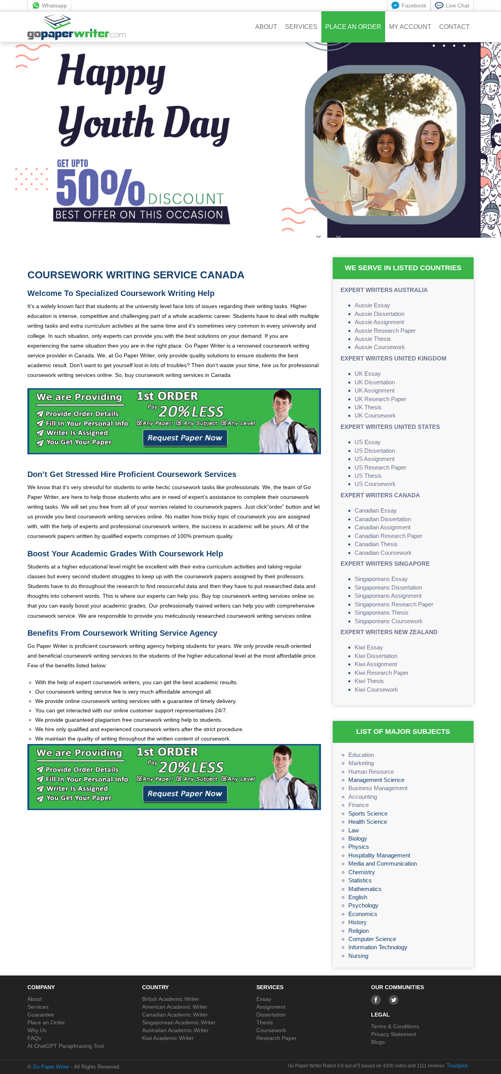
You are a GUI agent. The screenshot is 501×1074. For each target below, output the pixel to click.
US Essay (368, 442)
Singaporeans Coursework (389, 621)
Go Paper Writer (51, 1067)
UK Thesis (368, 407)
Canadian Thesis (376, 544)
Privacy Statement (393, 1034)
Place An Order (353, 26)
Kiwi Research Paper (382, 672)
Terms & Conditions (395, 1026)
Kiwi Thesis (369, 681)
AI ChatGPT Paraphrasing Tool (65, 1046)
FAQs (34, 1038)
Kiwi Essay (369, 647)
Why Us (37, 1030)
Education (361, 754)
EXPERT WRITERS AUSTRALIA (384, 290)
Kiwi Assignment (376, 664)
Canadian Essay (376, 510)
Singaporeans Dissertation (388, 587)
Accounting (362, 796)
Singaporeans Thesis (382, 612)
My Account (410, 26)
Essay (263, 999)
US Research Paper (380, 467)
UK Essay (368, 373)
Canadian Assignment (383, 527)
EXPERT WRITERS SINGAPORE (385, 563)
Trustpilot (457, 1066)
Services (301, 26)
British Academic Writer (170, 999)
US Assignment (375, 458)
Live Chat (457, 5)
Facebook (414, 5)
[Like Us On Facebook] (376, 1000)
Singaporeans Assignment (388, 595)
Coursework (271, 1030)
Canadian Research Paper (388, 536)
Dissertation (271, 1014)
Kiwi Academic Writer (168, 1038)
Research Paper (276, 1038)
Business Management (377, 788)
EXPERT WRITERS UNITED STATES (390, 426)
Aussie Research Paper (385, 330)
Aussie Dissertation (379, 313)
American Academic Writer (174, 1007)
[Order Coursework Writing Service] (174, 424)
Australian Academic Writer (175, 1030)
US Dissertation (375, 450)
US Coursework (375, 484)
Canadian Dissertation (383, 519)
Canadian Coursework (383, 552)
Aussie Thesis (373, 338)
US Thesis (368, 475)
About (266, 26)
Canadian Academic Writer (175, 1014)
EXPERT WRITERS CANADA (380, 495)
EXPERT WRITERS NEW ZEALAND (389, 632)
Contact (454, 26)
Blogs (378, 1042)
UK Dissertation (375, 382)
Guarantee (40, 1014)
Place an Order (46, 1022)
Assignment (270, 1007)
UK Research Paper (380, 399)
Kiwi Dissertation (376, 656)
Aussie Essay (372, 305)
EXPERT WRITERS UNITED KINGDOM (394, 358)
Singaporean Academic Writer (179, 1022)
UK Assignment (375, 390)
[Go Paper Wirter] (76, 27)
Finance (358, 804)
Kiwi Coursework (376, 689)
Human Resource (371, 771)
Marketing (361, 763)
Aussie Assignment (379, 322)
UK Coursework (375, 415)
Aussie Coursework (380, 347)
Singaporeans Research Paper (394, 604)
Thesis (264, 1022)
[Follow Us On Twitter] (393, 1000)
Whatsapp (54, 5)
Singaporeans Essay (381, 579)
